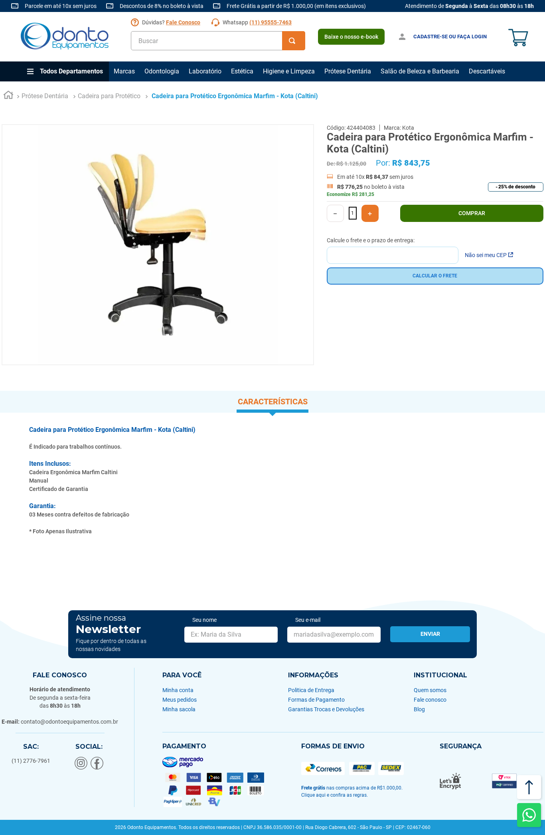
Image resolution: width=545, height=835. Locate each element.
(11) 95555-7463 (270, 22)
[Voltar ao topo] (529, 787)
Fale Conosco (183, 22)
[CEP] (392, 250)
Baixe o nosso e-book (351, 37)
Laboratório (205, 71)
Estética (242, 71)
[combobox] (218, 40)
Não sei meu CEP (486, 255)
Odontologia (161, 71)
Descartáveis (487, 71)
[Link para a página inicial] (8, 96)
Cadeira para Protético (109, 96)
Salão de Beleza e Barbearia (420, 71)
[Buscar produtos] (293, 40)
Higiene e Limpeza (289, 71)
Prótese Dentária (347, 71)
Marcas (124, 71)
